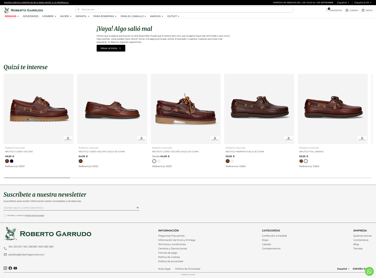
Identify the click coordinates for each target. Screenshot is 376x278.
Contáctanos (360, 240)
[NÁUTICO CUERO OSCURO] (39, 109)
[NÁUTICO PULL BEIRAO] (333, 109)
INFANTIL (81, 16)
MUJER (64, 16)
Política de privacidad (170, 261)
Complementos (271, 248)
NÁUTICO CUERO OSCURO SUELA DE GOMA (102, 151)
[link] (7, 161)
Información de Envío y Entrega (176, 240)
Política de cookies (169, 257)
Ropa (265, 240)
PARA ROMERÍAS (103, 16)
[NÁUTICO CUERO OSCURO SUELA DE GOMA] (112, 109)
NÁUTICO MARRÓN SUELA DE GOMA (245, 151)
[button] (367, 10)
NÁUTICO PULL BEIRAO (311, 151)
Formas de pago (167, 252)
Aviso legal (164, 268)
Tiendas (357, 248)
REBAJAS (10, 16)
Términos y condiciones (172, 244)
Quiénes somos (362, 235)
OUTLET (172, 16)
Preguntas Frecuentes (171, 235)
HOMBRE (48, 16)
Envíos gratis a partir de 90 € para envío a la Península (36, 2)
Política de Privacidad (34, 215)
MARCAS (155, 16)
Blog (356, 244)
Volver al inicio (108, 48)
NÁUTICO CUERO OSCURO (19, 151)
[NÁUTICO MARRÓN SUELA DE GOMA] (259, 109)
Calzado (266, 244)
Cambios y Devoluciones (172, 248)
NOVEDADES (31, 16)
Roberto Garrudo (188, 275)
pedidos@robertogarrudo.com (27, 254)
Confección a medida (274, 235)
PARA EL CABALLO (132, 16)
